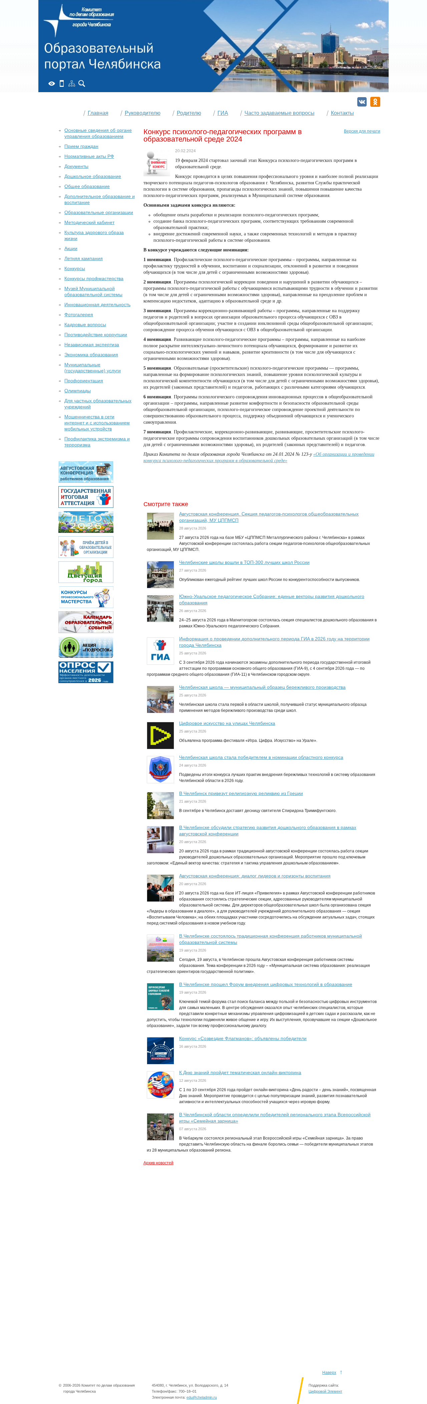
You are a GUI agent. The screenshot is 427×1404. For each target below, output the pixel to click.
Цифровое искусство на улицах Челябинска (227, 723)
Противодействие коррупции (95, 334)
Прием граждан (81, 146)
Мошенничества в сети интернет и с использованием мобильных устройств (97, 422)
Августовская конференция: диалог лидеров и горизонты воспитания (255, 875)
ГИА (223, 113)
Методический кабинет (89, 222)
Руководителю (142, 113)
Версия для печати (362, 131)
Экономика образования (91, 354)
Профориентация (83, 380)
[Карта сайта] (72, 83)
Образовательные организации (98, 212)
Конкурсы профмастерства (93, 278)
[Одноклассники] (375, 102)
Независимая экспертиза (91, 344)
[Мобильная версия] (62, 83)
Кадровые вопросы (85, 324)
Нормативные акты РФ (89, 156)
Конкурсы (74, 268)
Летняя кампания (83, 258)
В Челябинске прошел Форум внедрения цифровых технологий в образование (265, 984)
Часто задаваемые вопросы (280, 113)
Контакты (342, 113)
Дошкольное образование (92, 176)
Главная (98, 113)
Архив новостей (158, 1163)
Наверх (329, 1372)
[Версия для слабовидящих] (52, 83)
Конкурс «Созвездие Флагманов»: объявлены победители (243, 1038)
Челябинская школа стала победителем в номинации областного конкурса (261, 757)
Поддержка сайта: (324, 1385)
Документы (76, 166)
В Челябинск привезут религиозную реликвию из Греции (241, 793)
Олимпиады (77, 390)
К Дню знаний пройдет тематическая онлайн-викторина (240, 1072)
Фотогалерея (78, 314)
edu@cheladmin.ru (201, 1397)
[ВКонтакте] (362, 102)
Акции (70, 248)
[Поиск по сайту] (82, 83)
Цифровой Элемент (325, 1391)
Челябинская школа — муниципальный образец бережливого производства (262, 687)
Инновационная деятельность (97, 304)
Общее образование (87, 186)
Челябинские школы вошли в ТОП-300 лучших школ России (244, 562)
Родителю (189, 113)
